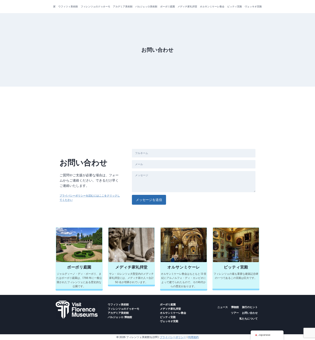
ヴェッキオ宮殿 (253, 6)
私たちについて (248, 318)
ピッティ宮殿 (234, 6)
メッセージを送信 (149, 199)
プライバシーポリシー (173, 337)
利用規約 (193, 337)
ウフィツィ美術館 (68, 6)
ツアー (235, 313)
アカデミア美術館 (123, 6)
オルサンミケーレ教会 (212, 6)
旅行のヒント (250, 307)
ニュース (222, 307)
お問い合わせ (250, 313)
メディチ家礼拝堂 (187, 6)
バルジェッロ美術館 (146, 6)
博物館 (235, 307)
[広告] (157, 111)
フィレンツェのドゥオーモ (95, 6)
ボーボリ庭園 (167, 6)
